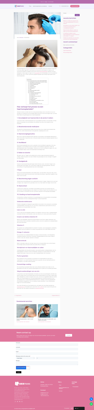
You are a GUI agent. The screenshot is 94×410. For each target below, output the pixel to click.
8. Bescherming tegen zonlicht (34, 90)
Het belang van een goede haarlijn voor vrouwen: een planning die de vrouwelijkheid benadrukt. (71, 27)
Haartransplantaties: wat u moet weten (25, 319)
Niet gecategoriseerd (67, 52)
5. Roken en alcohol (32, 86)
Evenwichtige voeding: (34, 102)
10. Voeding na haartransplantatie (35, 92)
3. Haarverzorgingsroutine (33, 84)
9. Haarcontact (31, 91)
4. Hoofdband (31, 85)
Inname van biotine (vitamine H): (36, 96)
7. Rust (30, 89)
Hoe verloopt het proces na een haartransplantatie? (37, 80)
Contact (50, 6)
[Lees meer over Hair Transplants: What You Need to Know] (27, 310)
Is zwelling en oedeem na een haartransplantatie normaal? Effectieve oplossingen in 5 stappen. (71, 34)
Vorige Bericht (17, 295)
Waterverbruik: (33, 99)
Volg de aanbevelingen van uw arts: (36, 103)
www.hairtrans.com (21, 286)
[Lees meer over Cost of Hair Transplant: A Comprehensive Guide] (48, 310)
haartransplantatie (43, 71)
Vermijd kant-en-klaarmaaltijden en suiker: (37, 100)
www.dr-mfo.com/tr (40, 288)
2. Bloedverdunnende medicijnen (34, 83)
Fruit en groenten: (33, 101)
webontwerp (18, 408)
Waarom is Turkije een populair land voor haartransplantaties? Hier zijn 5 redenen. (70, 22)
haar (28, 68)
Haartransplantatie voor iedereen (40, 6)
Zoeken (64, 13)
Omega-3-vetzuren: (34, 98)
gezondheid (37, 73)
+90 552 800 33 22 (64, 6)
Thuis (30, 6)
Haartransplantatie (20, 321)
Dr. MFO (41, 286)
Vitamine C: (33, 97)
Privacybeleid (75, 386)
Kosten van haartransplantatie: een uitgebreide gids (47, 319)
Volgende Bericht (56, 295)
